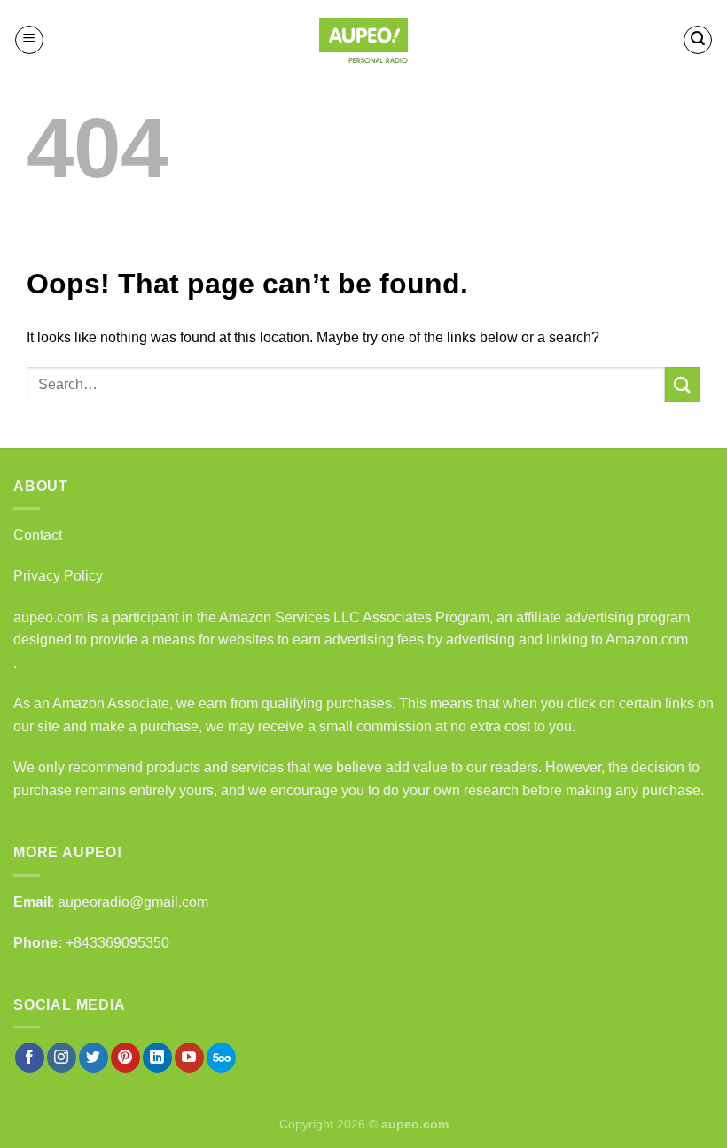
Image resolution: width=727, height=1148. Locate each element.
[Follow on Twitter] (93, 1058)
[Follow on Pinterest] (125, 1058)
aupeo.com (48, 617)
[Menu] (29, 40)
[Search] (698, 40)
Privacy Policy (58, 575)
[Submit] (682, 384)
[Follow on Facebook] (29, 1058)
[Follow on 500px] (221, 1058)
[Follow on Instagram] (61, 1058)
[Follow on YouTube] (189, 1058)
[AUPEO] (363, 40)
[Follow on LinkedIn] (157, 1058)
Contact (37, 535)
